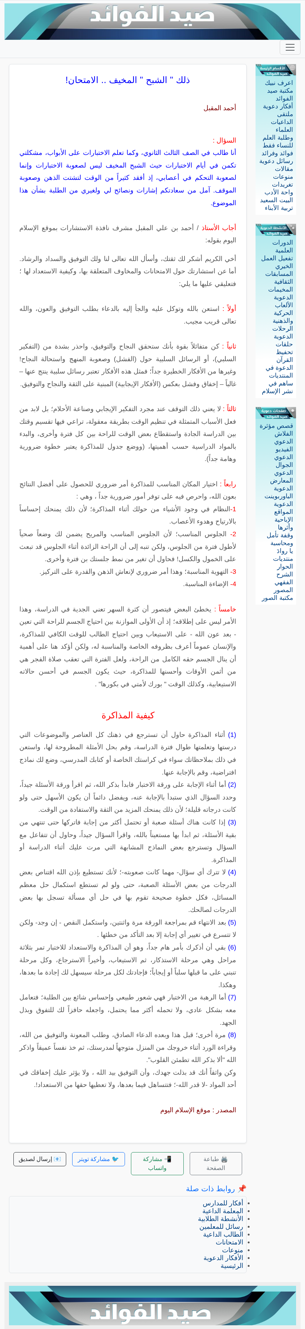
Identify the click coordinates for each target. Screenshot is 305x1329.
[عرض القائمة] (290, 47)
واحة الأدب (278, 192)
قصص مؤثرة (276, 425)
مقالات (284, 168)
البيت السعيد (276, 200)
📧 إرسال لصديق (40, 1159)
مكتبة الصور (277, 597)
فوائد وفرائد (277, 153)
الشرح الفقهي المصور (283, 582)
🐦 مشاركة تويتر (98, 1159)
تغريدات (282, 184)
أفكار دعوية (278, 106)
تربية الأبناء (279, 208)
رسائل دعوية (276, 161)
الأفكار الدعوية (223, 1258)
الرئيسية (232, 1265)
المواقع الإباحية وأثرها (283, 519)
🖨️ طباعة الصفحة (215, 1163)
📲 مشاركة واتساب (157, 1163)
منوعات (283, 176)
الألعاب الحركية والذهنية (283, 313)
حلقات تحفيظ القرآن (284, 352)
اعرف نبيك (279, 82)
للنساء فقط (278, 145)
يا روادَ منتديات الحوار (283, 558)
